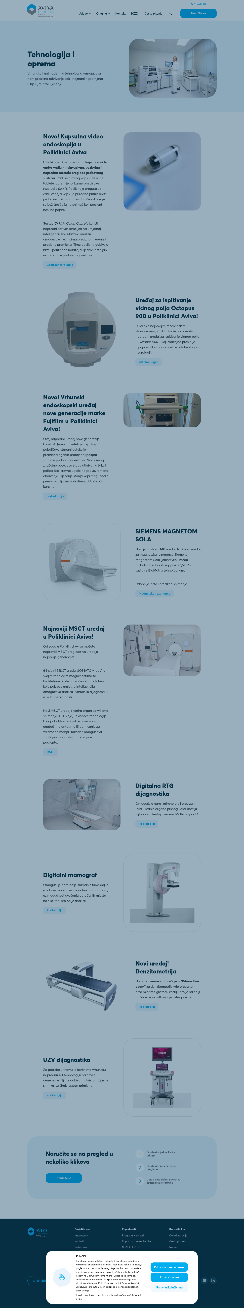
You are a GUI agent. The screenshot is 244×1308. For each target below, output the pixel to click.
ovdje (79, 1298)
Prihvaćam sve (169, 1277)
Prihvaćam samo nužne (169, 1267)
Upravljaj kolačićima (169, 1287)
